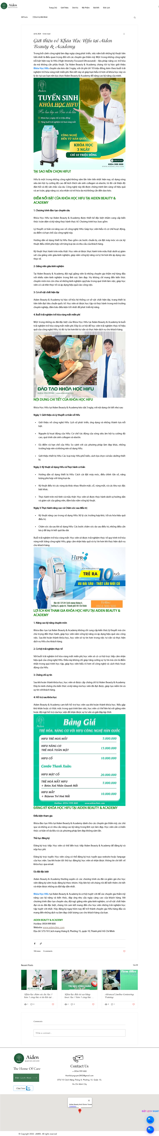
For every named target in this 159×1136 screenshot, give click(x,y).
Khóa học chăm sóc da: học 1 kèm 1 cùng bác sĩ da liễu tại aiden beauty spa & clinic (38, 996)
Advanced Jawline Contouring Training (119, 996)
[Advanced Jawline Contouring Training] (120, 980)
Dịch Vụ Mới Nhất (40, 17)
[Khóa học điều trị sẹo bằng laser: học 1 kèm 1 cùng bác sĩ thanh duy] (80, 980)
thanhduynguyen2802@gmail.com (79, 1075)
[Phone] (75, 1059)
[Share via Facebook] (35, 943)
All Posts (24, 17)
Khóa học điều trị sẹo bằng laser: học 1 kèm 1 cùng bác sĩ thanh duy (79, 996)
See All (135, 965)
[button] (135, 17)
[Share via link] (41, 943)
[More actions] (123, 33)
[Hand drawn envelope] (79, 1057)
